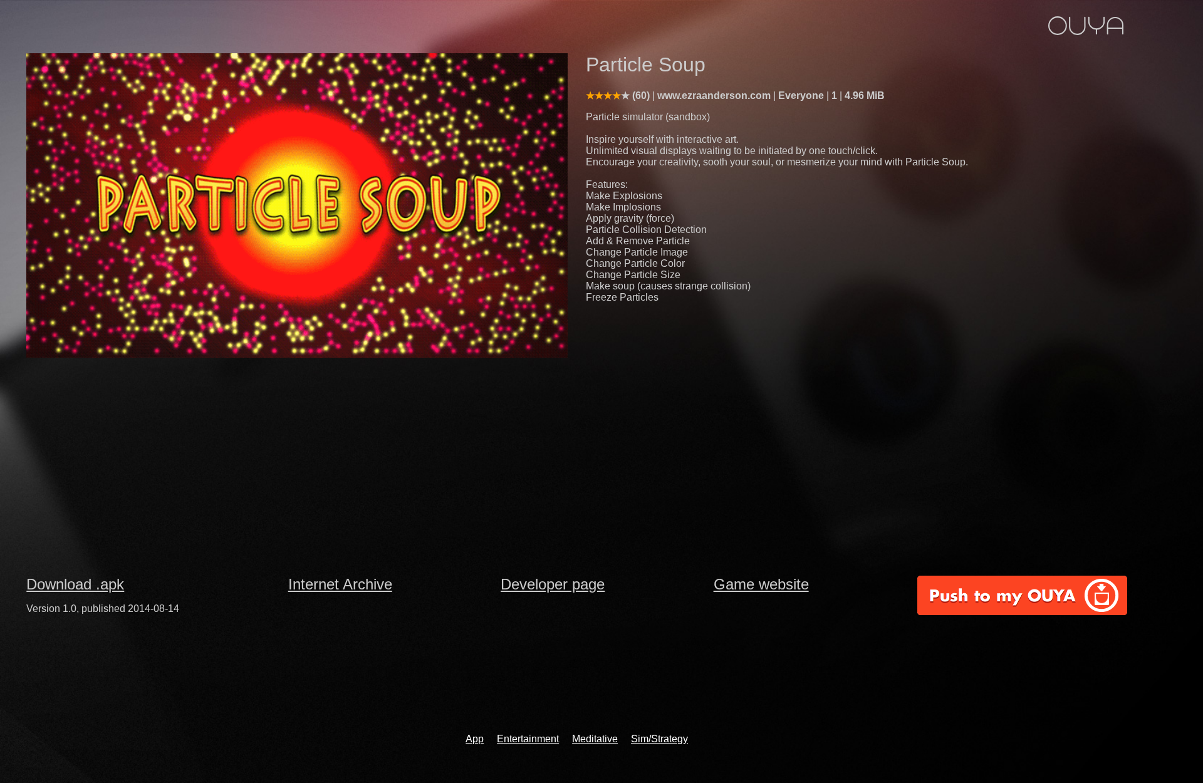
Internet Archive (340, 584)
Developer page (553, 584)
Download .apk (75, 584)
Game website (761, 584)
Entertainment (528, 739)
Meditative (595, 739)
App (475, 739)
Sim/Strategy (659, 739)
